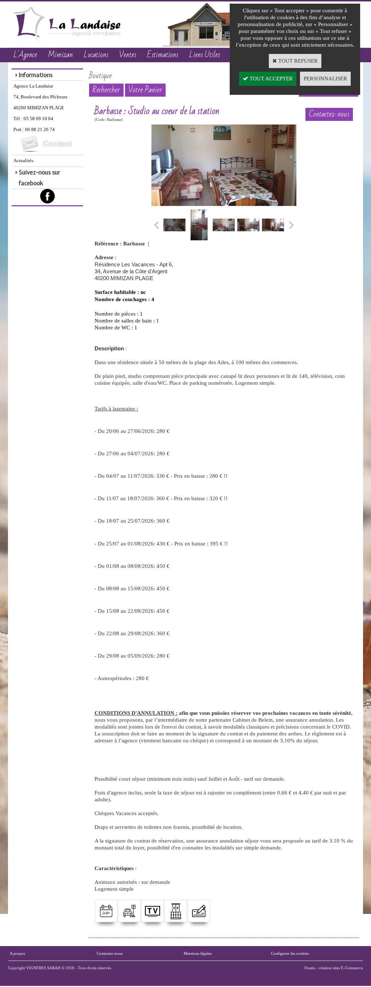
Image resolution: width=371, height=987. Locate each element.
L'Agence (25, 55)
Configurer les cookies (290, 953)
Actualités (23, 160)
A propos (17, 953)
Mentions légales (198, 953)
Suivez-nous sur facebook (39, 177)
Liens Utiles (204, 55)
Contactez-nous (109, 953)
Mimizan (60, 55)
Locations (96, 55)
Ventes (127, 55)
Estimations (162, 55)
